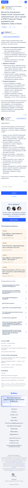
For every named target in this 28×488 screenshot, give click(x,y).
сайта (15, 420)
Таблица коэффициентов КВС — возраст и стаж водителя (13, 362)
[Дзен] (17, 452)
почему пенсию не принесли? (9, 317)
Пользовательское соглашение (17, 461)
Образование (14, 431)
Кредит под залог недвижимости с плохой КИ (12, 380)
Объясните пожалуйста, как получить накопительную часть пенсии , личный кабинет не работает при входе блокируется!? (11, 332)
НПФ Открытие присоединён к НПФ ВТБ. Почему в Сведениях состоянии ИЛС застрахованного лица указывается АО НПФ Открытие (12, 324)
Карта (12, 420)
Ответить (14, 193)
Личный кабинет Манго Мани (8, 351)
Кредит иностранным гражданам (9, 375)
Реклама (14, 417)
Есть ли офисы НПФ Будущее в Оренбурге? (10, 298)
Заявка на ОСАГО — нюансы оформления (11, 364)
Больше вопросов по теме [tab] (8, 281)
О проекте (14, 409)
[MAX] (14, 452)
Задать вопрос (14, 220)
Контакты (14, 412)
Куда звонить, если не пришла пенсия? (11, 307)
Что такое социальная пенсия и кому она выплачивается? (12, 312)
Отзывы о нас (14, 414)
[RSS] (21, 452)
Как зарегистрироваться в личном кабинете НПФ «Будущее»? (11, 285)
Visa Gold (3, 373)
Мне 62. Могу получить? (8, 303)
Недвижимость (14, 434)
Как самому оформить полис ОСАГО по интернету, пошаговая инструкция (13, 358)
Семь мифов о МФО (6, 345)
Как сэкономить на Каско (7, 367)
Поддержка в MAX (14, 440)
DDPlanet (17, 484)
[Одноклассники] (10, 452)
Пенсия (4, 27)
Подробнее (11, 470)
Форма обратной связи (15, 438)
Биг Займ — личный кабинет (8, 343)
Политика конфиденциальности (14, 423)
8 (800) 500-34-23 (14, 443)
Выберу (2, 383)
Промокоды (14, 428)
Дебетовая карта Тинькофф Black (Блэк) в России (13, 377)
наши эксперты (15, 216)
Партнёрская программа (14, 426)
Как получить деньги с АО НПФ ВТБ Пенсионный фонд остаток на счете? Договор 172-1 (11, 292)
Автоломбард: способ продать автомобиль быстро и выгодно (13, 348)
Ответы (7, 383)
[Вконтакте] (7, 452)
